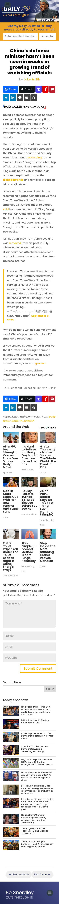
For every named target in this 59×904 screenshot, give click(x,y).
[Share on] (20, 97)
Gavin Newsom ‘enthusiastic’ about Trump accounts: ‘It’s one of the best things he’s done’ (36, 776)
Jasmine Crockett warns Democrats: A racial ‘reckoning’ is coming (34, 749)
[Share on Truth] (38, 89)
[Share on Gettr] (45, 89)
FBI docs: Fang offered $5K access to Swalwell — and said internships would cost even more (36, 710)
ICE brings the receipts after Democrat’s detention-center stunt (37, 736)
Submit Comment (37, 668)
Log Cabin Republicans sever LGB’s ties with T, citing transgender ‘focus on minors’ (37, 762)
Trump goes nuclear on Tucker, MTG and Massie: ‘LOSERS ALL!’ (34, 831)
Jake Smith (32, 79)
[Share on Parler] (52, 89)
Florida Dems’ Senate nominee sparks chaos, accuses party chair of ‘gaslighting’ (33, 818)
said (6, 209)
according (35, 157)
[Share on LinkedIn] (13, 97)
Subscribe (47, 36)
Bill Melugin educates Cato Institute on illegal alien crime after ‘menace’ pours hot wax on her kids (37, 789)
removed (15, 243)
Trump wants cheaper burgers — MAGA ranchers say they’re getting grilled (37, 844)
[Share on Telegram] (6, 97)
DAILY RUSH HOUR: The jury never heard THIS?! (35, 721)
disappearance (13, 180)
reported (39, 363)
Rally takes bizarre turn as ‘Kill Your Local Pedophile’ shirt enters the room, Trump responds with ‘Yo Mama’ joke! (37, 804)
